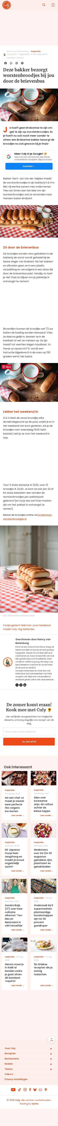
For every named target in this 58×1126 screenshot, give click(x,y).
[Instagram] (20, 685)
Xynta (35, 1103)
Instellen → (29, 166)
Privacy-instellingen (16, 1079)
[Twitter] (17, 685)
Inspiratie (36, 51)
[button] (49, 1049)
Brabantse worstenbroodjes (21, 615)
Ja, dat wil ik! (29, 741)
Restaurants (12, 1058)
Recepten (10, 1053)
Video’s (9, 1074)
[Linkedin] (24, 685)
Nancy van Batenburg (18, 51)
